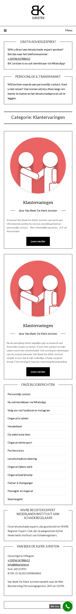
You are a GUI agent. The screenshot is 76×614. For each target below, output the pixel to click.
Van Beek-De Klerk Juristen (41, 210)
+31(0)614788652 (19, 58)
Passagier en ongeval (20, 490)
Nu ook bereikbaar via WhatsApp (27, 402)
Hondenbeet (15, 426)
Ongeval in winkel (18, 418)
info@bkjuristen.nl (18, 564)
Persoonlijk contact (19, 394)
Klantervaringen (38, 202)
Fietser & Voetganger (20, 482)
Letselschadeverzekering (22, 458)
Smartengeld (15, 499)
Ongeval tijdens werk (20, 466)
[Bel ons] (67, 606)
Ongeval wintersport (20, 442)
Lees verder (38, 241)
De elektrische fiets (19, 434)
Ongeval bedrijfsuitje (20, 474)
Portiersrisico (16, 450)
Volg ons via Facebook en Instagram (29, 410)
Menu (68, 30)
